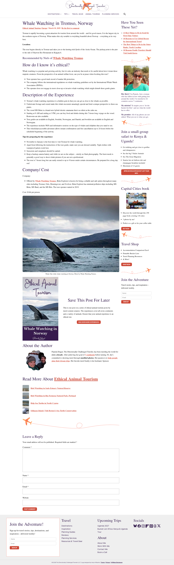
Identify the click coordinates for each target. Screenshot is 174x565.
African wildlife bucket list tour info (136, 172)
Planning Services (110, 14)
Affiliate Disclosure (116, 562)
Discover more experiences (88, 322)
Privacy (108, 562)
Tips (66, 14)
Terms (103, 562)
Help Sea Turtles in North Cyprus (44, 403)
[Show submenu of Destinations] (61, 14)
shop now (126, 264)
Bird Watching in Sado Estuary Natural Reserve (50, 388)
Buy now (126, 229)
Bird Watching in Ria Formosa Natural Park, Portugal (53, 395)
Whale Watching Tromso (68, 58)
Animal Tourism (92, 14)
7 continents (90, 354)
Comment (27, 447)
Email (26, 486)
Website (26, 497)
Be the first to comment (70, 28)
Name (26, 475)
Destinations (54, 14)
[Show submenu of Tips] (69, 14)
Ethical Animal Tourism (32, 28)
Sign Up (126, 302)
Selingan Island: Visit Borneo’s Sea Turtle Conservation (53, 410)
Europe (44, 28)
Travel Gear (77, 14)
